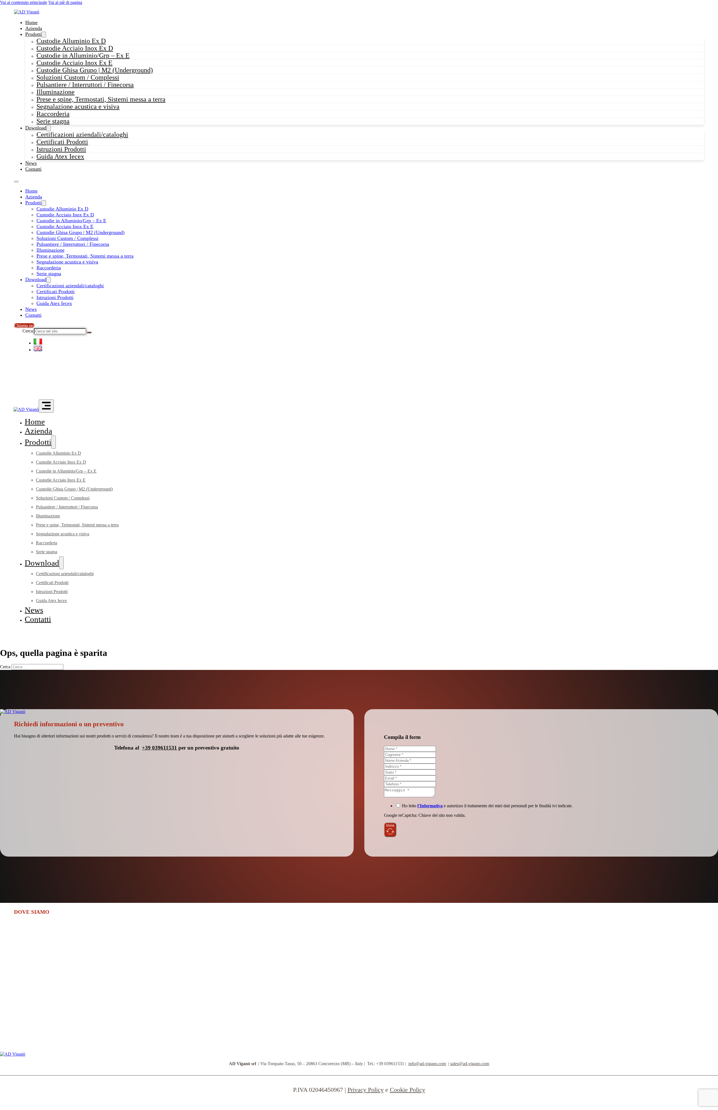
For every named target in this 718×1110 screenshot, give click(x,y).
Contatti (33, 169)
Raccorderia (48, 267)
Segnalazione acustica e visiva (77, 106)
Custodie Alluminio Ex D (62, 209)
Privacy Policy (366, 1089)
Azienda (33, 28)
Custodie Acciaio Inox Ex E (64, 226)
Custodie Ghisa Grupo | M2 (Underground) (80, 232)
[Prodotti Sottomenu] (44, 203)
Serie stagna (53, 121)
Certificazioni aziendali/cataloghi (70, 285)
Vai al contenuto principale (23, 2)
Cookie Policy (407, 1089)
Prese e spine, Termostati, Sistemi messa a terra (85, 256)
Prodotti (33, 34)
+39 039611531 (159, 748)
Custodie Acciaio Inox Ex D (65, 215)
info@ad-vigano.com (427, 1063)
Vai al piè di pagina (65, 2)
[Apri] (46, 406)
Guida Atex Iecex (60, 156)
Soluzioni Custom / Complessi (67, 238)
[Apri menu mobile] (16, 181)
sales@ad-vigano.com (469, 1063)
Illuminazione (50, 250)
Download (35, 128)
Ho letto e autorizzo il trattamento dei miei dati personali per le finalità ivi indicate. (487, 805)
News (31, 163)
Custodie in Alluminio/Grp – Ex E (71, 220)
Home (31, 22)
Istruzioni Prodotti (54, 297)
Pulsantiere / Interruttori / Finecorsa (85, 84)
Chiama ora (24, 325)
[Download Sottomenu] (48, 280)
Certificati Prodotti (55, 291)
